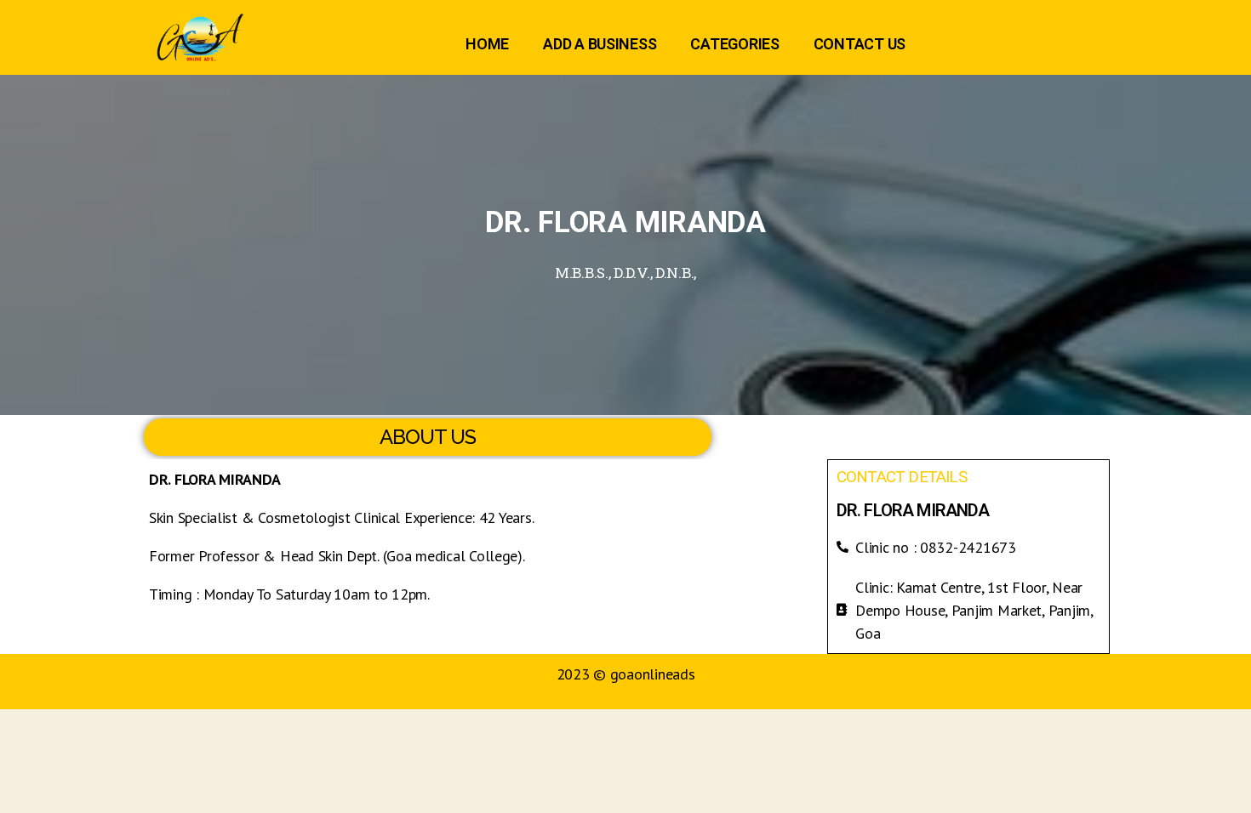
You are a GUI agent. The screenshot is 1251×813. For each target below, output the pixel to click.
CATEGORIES (734, 44)
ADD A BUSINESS (599, 44)
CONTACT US (859, 44)
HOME (487, 44)
